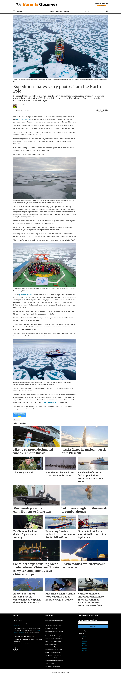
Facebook (84, 641)
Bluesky (84, 636)
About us (16, 625)
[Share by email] (103, 110)
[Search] (107, 11)
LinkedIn (84, 648)
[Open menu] (14, 11)
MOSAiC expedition (23, 119)
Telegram (84, 645)
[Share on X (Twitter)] (100, 110)
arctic (16, 419)
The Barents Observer (51, 402)
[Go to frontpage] (37, 4)
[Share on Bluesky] (106, 110)
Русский (19, 11)
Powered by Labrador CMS (60, 672)
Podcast (59, 11)
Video (52, 11)
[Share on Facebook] (97, 110)
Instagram (84, 643)
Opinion (67, 11)
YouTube (84, 650)
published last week (26, 295)
